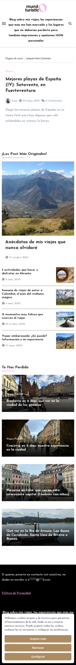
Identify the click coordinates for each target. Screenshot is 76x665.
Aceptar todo (38, 638)
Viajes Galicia (14, 524)
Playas (9, 71)
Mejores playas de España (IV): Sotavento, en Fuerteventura (33, 85)
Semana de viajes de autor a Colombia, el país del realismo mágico (23, 294)
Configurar (38, 656)
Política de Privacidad (16, 593)
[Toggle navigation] (4, 23)
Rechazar (38, 647)
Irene (15, 100)
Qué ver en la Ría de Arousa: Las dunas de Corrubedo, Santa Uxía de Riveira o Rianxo (37, 535)
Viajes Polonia (14, 394)
